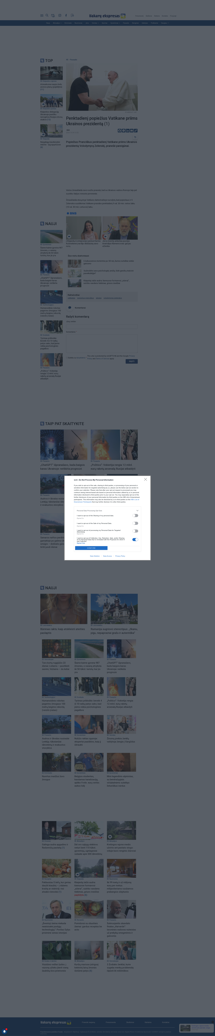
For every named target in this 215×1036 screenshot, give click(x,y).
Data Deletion (95, 556)
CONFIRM (91, 548)
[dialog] (107, 518)
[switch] (135, 515)
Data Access (107, 556)
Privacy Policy (120, 556)
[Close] (146, 480)
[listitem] (107, 510)
